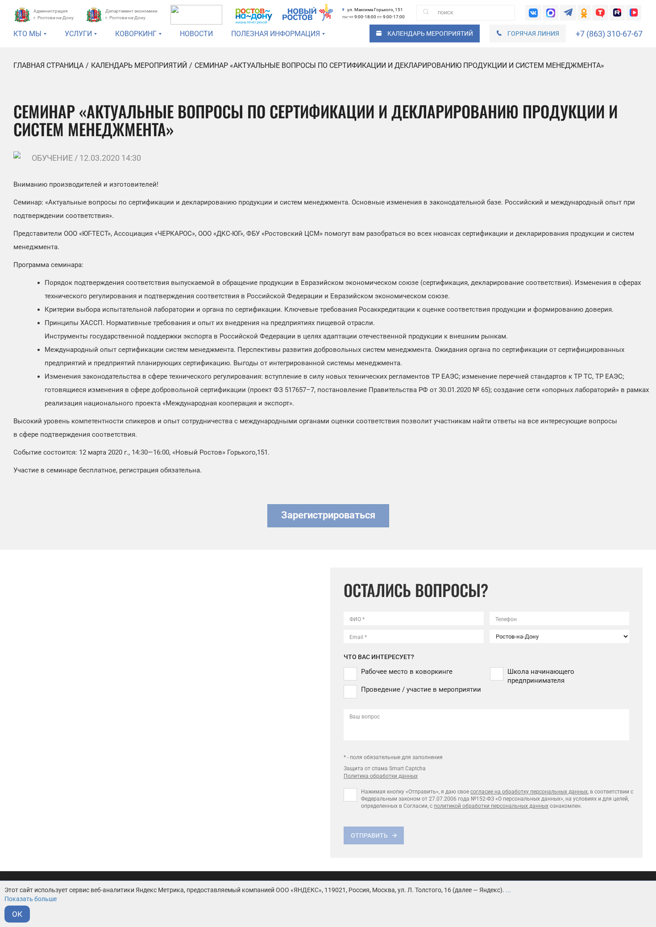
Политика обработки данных (381, 776)
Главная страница (48, 65)
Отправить (369, 835)
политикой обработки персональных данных (491, 806)
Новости (196, 33)
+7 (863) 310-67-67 (609, 33)
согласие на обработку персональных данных (529, 792)
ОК (17, 914)
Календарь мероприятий (139, 65)
